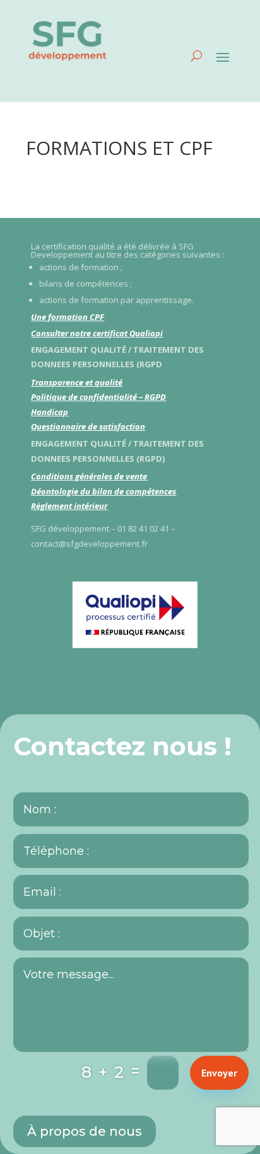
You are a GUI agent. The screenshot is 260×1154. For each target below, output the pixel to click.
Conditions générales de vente (89, 476)
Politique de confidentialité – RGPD (98, 397)
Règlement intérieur (69, 505)
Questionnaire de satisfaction (88, 426)
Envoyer (219, 1072)
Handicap (49, 412)
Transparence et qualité (76, 382)
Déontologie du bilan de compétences (103, 491)
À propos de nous (84, 1131)
